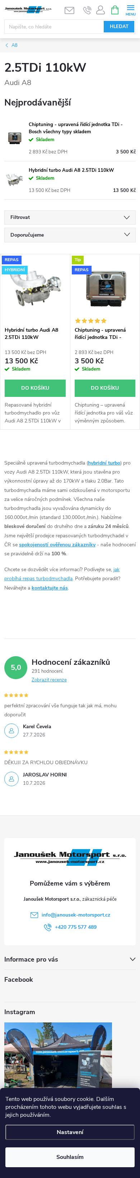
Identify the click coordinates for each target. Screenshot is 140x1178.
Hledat (119, 26)
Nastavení (70, 1132)
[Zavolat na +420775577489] (87, 10)
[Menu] (130, 9)
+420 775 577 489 (76, 927)
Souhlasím (70, 1157)
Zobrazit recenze (49, 680)
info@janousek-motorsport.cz (76, 915)
